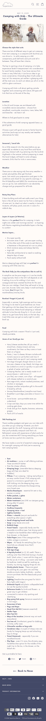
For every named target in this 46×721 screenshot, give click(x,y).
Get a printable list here (11, 654)
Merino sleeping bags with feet (14, 263)
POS (23, 718)
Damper (10, 386)
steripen (34, 501)
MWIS (22, 181)
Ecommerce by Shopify (35, 718)
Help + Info (7, 679)
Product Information (11, 691)
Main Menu (6, 685)
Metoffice (12, 181)
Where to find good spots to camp (15, 118)
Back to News (25, 671)
